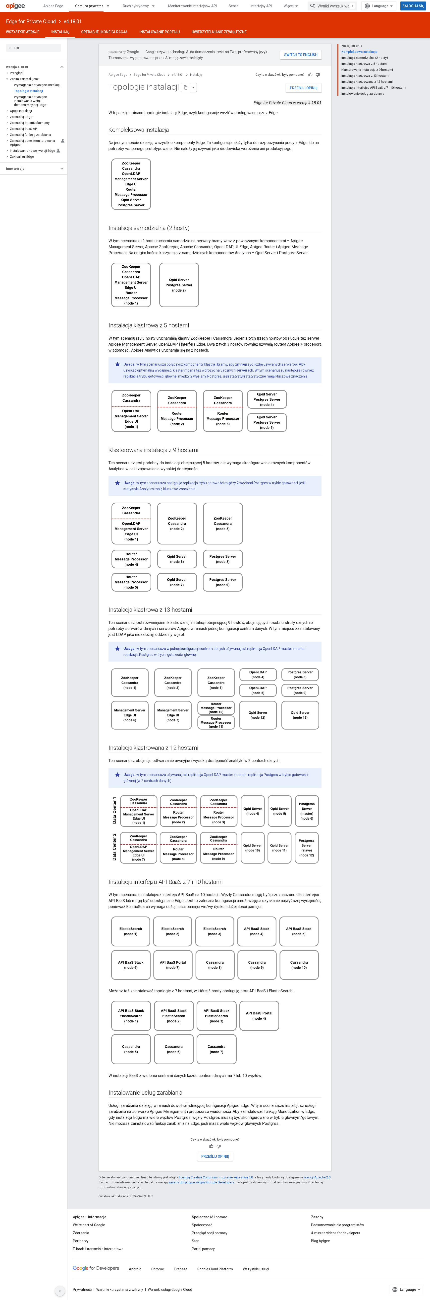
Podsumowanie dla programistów (337, 1225)
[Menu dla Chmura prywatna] (110, 6)
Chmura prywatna (89, 6)
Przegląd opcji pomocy (209, 1233)
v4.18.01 (73, 21)
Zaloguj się (413, 6)
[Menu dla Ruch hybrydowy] (155, 6)
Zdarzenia (81, 1233)
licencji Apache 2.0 (317, 1177)
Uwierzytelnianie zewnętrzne (219, 32)
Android (135, 1269)
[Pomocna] (310, 74)
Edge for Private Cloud (31, 21)
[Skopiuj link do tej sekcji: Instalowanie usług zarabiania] (187, 1093)
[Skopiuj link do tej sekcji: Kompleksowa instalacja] (174, 130)
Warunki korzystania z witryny (119, 1290)
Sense (234, 6)
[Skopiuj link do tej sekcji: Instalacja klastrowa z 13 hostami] (197, 610)
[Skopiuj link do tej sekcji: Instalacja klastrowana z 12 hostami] (203, 748)
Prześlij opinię (304, 88)
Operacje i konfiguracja (104, 32)
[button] (29, 67)
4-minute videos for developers (335, 1233)
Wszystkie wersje (22, 32)
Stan (195, 1241)
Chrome (157, 1269)
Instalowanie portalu (159, 32)
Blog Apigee (320, 1241)
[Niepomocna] (318, 74)
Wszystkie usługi (256, 1269)
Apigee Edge (53, 6)
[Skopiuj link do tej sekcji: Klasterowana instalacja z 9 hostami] (203, 451)
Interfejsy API (261, 6)
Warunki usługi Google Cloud (170, 1290)
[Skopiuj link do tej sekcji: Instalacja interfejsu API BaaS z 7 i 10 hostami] (228, 882)
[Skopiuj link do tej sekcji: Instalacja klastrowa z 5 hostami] (194, 326)
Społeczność (202, 1225)
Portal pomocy (203, 1249)
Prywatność (82, 1290)
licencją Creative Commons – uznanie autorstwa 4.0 (216, 1177)
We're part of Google (89, 1225)
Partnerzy (81, 1241)
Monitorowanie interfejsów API (192, 6)
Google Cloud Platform (215, 1269)
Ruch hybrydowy (136, 6)
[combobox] (332, 5)
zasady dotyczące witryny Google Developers (201, 1182)
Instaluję (60, 32)
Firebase (180, 1269)
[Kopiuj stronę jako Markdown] (185, 87)
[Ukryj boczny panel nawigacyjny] (60, 1291)
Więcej (289, 6)
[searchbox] (33, 48)
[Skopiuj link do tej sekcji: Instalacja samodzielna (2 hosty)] (194, 228)
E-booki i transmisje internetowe (98, 1249)
